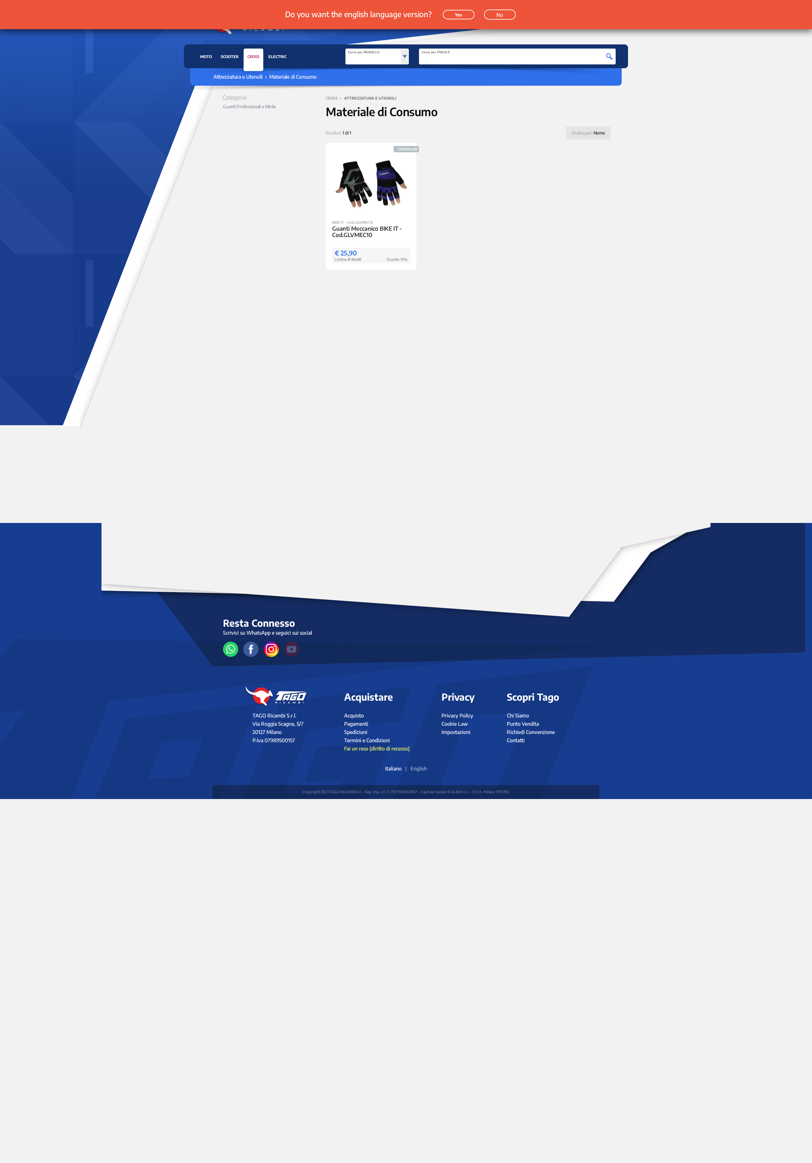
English (418, 768)
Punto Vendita (523, 724)
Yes (458, 14)
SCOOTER (230, 56)
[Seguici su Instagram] (271, 649)
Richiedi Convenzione (531, 732)
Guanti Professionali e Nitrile (249, 106)
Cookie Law (455, 724)
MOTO (206, 56)
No (499, 15)
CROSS (253, 56)
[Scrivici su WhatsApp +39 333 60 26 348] (230, 649)
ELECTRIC (277, 56)
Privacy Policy (457, 715)
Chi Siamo (518, 715)
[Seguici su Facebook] (251, 649)
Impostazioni (456, 732)
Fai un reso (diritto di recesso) (376, 748)
